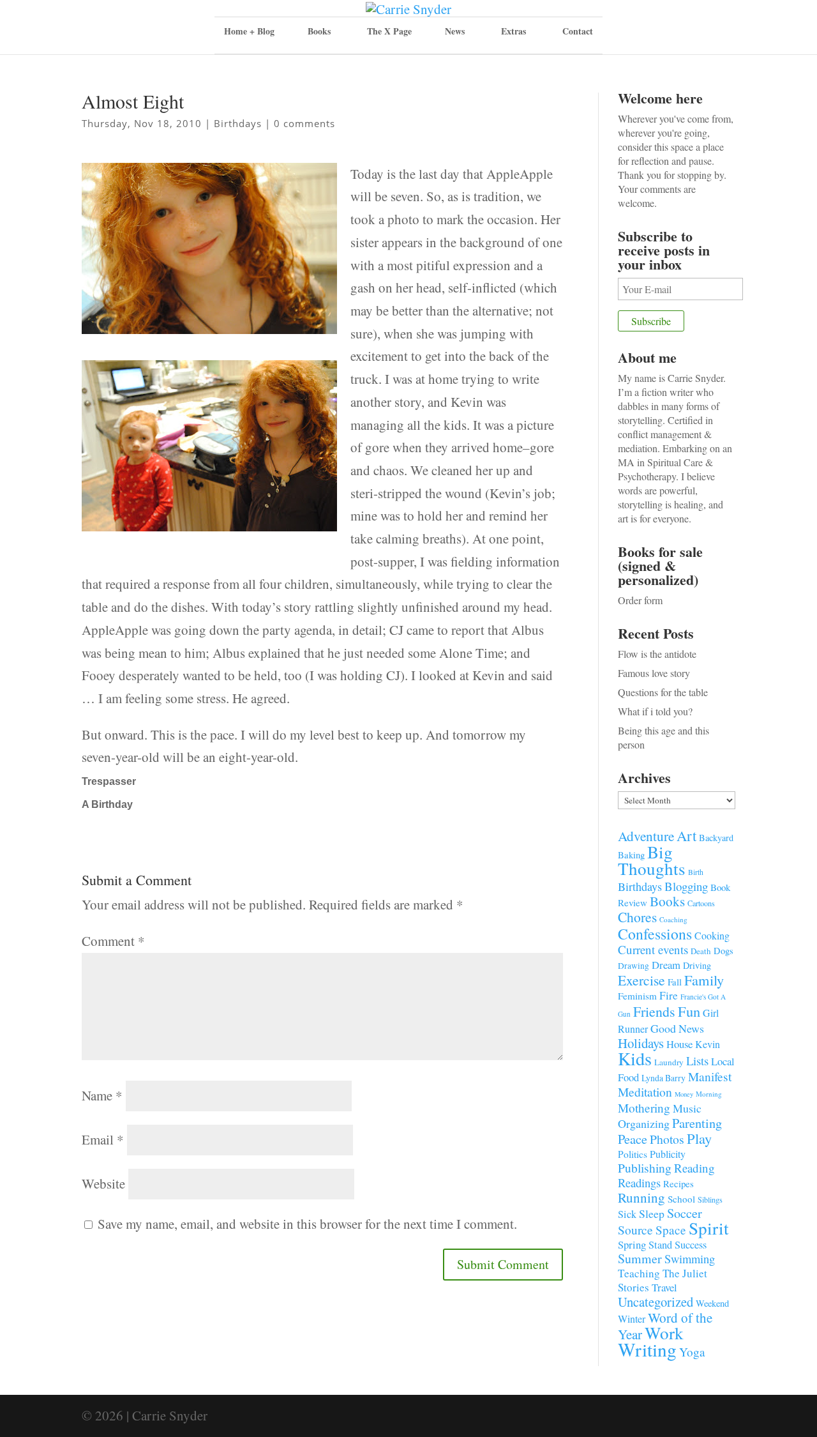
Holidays (641, 1043)
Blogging (686, 886)
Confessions (655, 934)
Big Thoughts (652, 860)
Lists (697, 1060)
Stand (660, 1245)
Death (701, 951)
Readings (639, 1182)
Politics (632, 1154)
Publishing (644, 1167)
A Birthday (107, 804)
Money (684, 1094)
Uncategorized (655, 1302)
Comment (113, 941)
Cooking (712, 935)
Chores (637, 917)
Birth (695, 872)
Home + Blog (249, 31)
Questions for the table (663, 692)
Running (641, 1197)
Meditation (645, 1091)
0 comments (304, 123)
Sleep (651, 1213)
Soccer (684, 1213)
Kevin (707, 1044)
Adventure (646, 835)
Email (103, 1139)
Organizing (644, 1123)
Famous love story (654, 673)
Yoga (692, 1352)
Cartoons (701, 903)
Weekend (712, 1303)
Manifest (709, 1076)
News (455, 31)
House (679, 1044)
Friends (654, 1011)
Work (664, 1332)
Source (635, 1229)
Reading (694, 1168)
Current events (653, 949)
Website (103, 1183)
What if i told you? (655, 711)
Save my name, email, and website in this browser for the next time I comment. (307, 1224)
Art (686, 835)
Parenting (697, 1123)
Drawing (633, 965)
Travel (664, 1287)
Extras (513, 31)
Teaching (639, 1273)
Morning (709, 1094)
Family (704, 979)
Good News (677, 1028)
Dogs (723, 951)
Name (102, 1095)
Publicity (668, 1153)
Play (699, 1138)
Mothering (644, 1108)
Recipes (678, 1183)
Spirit (709, 1228)
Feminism (637, 995)
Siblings (710, 1199)
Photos (667, 1139)
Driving (697, 965)
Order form (640, 600)
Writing (647, 1349)
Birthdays (238, 123)
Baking (631, 854)
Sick (627, 1214)
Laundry (669, 1062)
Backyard (716, 838)
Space (671, 1230)
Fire (668, 995)
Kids (635, 1058)
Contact (577, 31)
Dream (666, 964)
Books (667, 901)
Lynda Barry (663, 1078)
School (681, 1198)
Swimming (689, 1258)
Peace (632, 1139)
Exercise (641, 980)
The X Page (389, 31)
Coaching (673, 919)
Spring (632, 1244)
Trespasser (109, 781)
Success (691, 1245)
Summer (640, 1258)
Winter (631, 1319)
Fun (689, 1011)
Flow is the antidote (657, 653)
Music (687, 1108)
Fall (675, 981)
